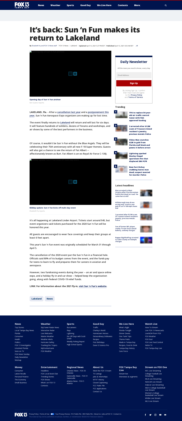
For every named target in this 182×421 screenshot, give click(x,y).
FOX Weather (46, 351)
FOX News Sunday (22, 354)
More (137, 5)
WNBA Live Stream (152, 398)
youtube (160, 415)
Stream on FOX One (156, 367)
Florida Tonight (125, 330)
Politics (17, 342)
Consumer (19, 336)
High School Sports (74, 344)
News (50, 298)
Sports (70, 323)
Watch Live (151, 323)
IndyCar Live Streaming (154, 385)
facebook (145, 415)
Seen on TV (19, 351)
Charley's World (99, 330)
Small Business (21, 382)
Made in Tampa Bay (127, 342)
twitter (150, 415)
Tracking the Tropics (49, 345)
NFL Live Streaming (153, 371)
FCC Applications (99, 388)
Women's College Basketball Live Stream (154, 394)
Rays (69, 330)
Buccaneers (71, 327)
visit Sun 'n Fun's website (92, 286)
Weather (46, 323)
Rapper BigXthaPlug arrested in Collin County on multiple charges (126, 239)
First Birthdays (98, 342)
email (165, 415)
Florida (17, 333)
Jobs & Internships (100, 376)
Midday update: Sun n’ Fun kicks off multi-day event (53, 208)
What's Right (124, 327)
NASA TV (148, 345)
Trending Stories (47, 376)
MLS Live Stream (152, 401)
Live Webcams (46, 333)
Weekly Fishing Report (76, 341)
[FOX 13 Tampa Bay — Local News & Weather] (23, 5)
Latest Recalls (20, 374)
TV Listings (97, 374)
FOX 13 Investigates (23, 345)
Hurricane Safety (47, 342)
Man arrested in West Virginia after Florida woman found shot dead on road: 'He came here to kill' (126, 193)
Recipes (96, 339)
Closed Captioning (100, 382)
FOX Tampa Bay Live (153, 348)
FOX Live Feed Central (154, 342)
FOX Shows (45, 379)
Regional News (75, 367)
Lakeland (74, 46)
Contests (44, 385)
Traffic (95, 327)
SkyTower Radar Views (50, 327)
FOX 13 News (63, 46)
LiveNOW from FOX (153, 333)
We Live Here (126, 323)
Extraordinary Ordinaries (102, 336)
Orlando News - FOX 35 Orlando (76, 372)
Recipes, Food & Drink (128, 345)
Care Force (123, 351)
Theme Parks (124, 339)
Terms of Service (135, 97)
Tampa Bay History (127, 348)
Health (17, 339)
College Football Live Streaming (153, 375)
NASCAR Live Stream (153, 382)
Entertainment (49, 367)
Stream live (123, 374)
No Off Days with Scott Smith (76, 337)
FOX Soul (148, 339)
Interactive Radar (47, 330)
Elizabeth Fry (36, 46)
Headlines (45, 371)
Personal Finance (21, 376)
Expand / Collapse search (165, 5)
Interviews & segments (128, 376)
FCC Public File (99, 385)
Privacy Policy (136, 95)
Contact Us (97, 391)
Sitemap (18, 360)
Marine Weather (47, 336)
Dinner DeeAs (124, 333)
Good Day (98, 323)
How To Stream (151, 327)
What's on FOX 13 (48, 382)
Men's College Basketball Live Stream (155, 389)
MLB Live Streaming (153, 379)
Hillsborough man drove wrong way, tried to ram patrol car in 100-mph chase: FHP (126, 205)
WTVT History (98, 379)
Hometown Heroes (100, 333)
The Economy (20, 379)
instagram (155, 415)
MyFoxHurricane (47, 348)
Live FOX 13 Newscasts (154, 330)
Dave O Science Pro (101, 345)
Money (18, 367)
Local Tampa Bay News (24, 330)
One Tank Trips (125, 336)
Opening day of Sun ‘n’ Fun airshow (45, 99)
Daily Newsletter (21, 357)
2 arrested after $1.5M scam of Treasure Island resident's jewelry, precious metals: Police (126, 217)
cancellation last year (69, 112)
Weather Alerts (47, 339)
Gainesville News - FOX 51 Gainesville (77, 377)
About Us (98, 367)
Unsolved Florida (21, 348)
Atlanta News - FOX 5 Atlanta (75, 382)
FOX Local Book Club (49, 374)
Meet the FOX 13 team (102, 371)
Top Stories (19, 327)
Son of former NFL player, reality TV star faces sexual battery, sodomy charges (125, 228)
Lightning (70, 333)
